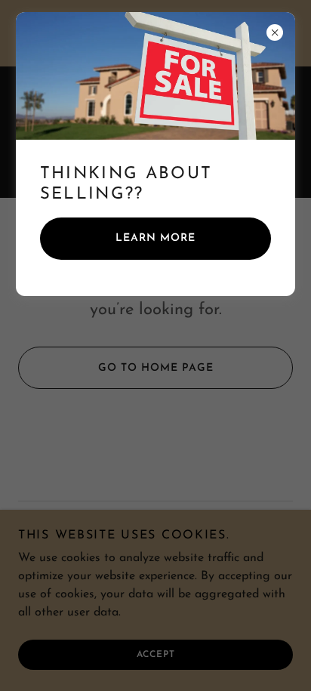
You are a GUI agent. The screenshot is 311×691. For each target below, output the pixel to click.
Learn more (155, 238)
